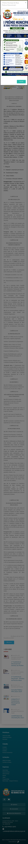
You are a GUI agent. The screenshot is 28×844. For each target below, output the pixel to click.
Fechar (21, 81)
